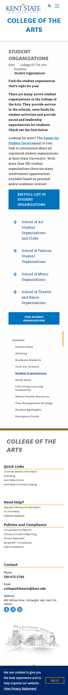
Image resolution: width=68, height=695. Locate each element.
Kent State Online (14, 480)
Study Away (23, 379)
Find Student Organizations (34, 318)
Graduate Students (28, 359)
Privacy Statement (14, 538)
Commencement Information (20, 471)
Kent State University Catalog (20, 484)
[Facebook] (6, 609)
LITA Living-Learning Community (29, 388)
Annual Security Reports (17, 529)
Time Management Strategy (34, 403)
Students (20, 68)
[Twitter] (13, 609)
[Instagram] (20, 609)
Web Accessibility (14, 547)
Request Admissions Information (22, 507)
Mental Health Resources (32, 396)
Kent (11, 64)
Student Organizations (31, 373)
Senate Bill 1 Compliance (18, 542)
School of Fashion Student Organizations (37, 256)
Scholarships (24, 346)
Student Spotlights (28, 409)
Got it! (55, 680)
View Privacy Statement (20, 688)
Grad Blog (9, 476)
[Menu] (57, 6)
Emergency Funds (27, 416)
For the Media (11, 511)
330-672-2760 (14, 577)
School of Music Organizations (35, 277)
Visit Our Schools (27, 366)
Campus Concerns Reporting (20, 534)
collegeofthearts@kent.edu (25, 588)
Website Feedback (14, 515)
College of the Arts (34, 25)
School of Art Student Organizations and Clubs (34, 230)
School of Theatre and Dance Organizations (36, 297)
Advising (21, 353)
